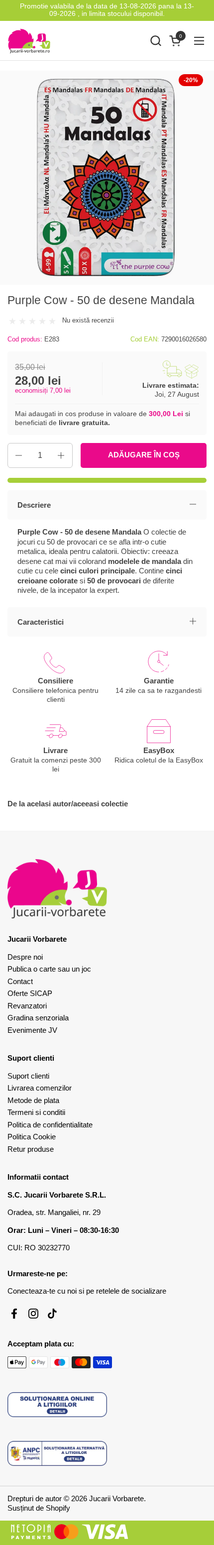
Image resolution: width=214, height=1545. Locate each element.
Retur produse (30, 1149)
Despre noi (25, 957)
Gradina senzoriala (38, 1017)
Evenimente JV (32, 1030)
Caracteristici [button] (40, 622)
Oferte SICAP (29, 993)
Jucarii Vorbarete (116, 1498)
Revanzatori (27, 1005)
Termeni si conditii (36, 1112)
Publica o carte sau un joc (49, 969)
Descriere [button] (34, 505)
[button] (155, 40)
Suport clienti (28, 1076)
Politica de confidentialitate (50, 1124)
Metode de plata (33, 1100)
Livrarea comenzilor (39, 1088)
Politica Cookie (31, 1136)
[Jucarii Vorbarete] (29, 40)
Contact (20, 981)
